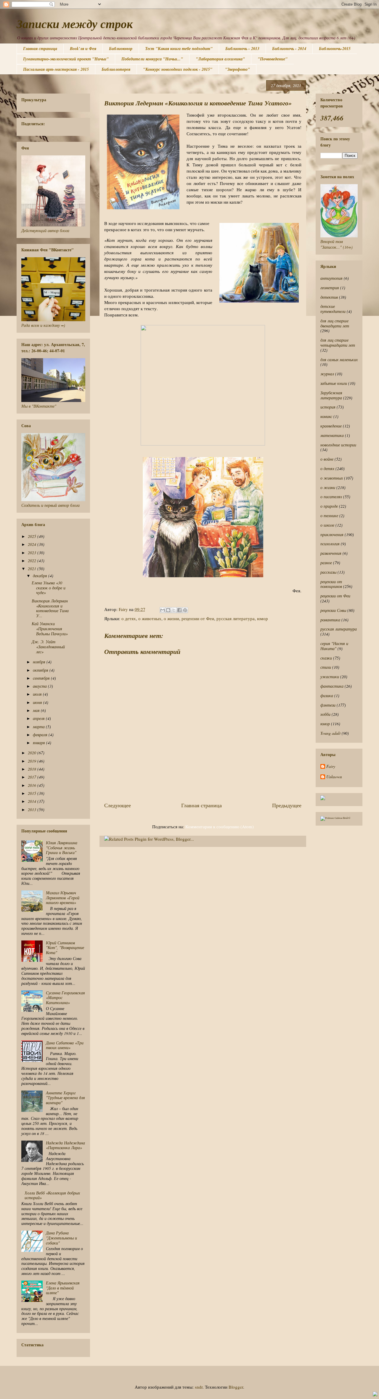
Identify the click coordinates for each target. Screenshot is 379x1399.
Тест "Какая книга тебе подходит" (179, 49)
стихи (325, 667)
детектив (329, 297)
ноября (39, 662)
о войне (326, 459)
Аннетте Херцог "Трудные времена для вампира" (65, 1098)
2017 (32, 777)
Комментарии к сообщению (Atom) (219, 826)
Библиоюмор (120, 49)
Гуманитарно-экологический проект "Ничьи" (66, 59)
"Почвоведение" (273, 59)
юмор (262, 618)
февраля (41, 734)
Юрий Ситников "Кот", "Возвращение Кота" (65, 948)
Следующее (117, 805)
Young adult (330, 733)
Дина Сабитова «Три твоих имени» (64, 1045)
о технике (329, 515)
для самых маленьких (339, 359)
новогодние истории (338, 445)
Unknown (334, 776)
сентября (42, 678)
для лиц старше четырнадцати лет (337, 342)
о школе (327, 525)
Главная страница (40, 49)
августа (40, 686)
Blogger (236, 1387)
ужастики (329, 676)
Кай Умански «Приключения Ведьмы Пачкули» (50, 628)
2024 (32, 544)
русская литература (235, 618)
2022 (32, 560)
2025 (32, 536)
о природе (329, 506)
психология (330, 543)
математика (332, 435)
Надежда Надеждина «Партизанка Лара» (65, 1145)
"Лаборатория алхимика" (220, 59)
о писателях (331, 496)
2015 (32, 793)
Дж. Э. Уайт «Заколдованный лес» (48, 647)
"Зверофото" (237, 69)
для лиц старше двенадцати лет (334, 323)
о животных (149, 618)
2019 (32, 761)
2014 (32, 801)
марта (39, 726)
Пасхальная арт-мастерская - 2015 (56, 69)
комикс (326, 416)
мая (37, 710)
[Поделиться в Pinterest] (185, 610)
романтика (330, 620)
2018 (32, 769)
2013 (32, 809)
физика (326, 695)
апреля (39, 718)
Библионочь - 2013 (242, 49)
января (39, 742)
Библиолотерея (116, 69)
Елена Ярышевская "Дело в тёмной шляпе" (63, 1288)
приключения (331, 534)
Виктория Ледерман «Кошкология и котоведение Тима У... (50, 608)
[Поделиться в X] (174, 610)
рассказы (328, 572)
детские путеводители (333, 308)
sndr (199, 1387)
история (327, 407)
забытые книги (333, 383)
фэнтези (327, 705)
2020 (32, 752)
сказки (326, 658)
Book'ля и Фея (83, 49)
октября (41, 670)
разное (326, 562)
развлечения (330, 553)
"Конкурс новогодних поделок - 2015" (177, 69)
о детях (128, 618)
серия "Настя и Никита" (334, 646)
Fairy (330, 766)
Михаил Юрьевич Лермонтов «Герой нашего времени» (62, 898)
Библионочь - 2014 (289, 49)
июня (38, 702)
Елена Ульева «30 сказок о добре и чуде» (48, 588)
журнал (327, 374)
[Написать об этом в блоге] (168, 610)
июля (38, 694)
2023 (32, 552)
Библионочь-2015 (335, 49)
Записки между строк (75, 23)
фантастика (331, 686)
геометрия (329, 287)
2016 (32, 785)
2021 (32, 568)
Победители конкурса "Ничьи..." (152, 59)
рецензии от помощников (331, 584)
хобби (325, 714)
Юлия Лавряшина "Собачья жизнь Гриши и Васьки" (61, 848)
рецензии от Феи (198, 618)
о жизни (171, 618)
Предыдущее (286, 805)
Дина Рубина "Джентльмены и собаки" (61, 1238)
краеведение (331, 426)
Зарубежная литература (331, 395)
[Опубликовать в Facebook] (179, 610)
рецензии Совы (333, 610)
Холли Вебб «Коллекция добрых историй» (52, 1195)
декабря (40, 575)
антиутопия (331, 278)
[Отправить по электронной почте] (163, 610)
